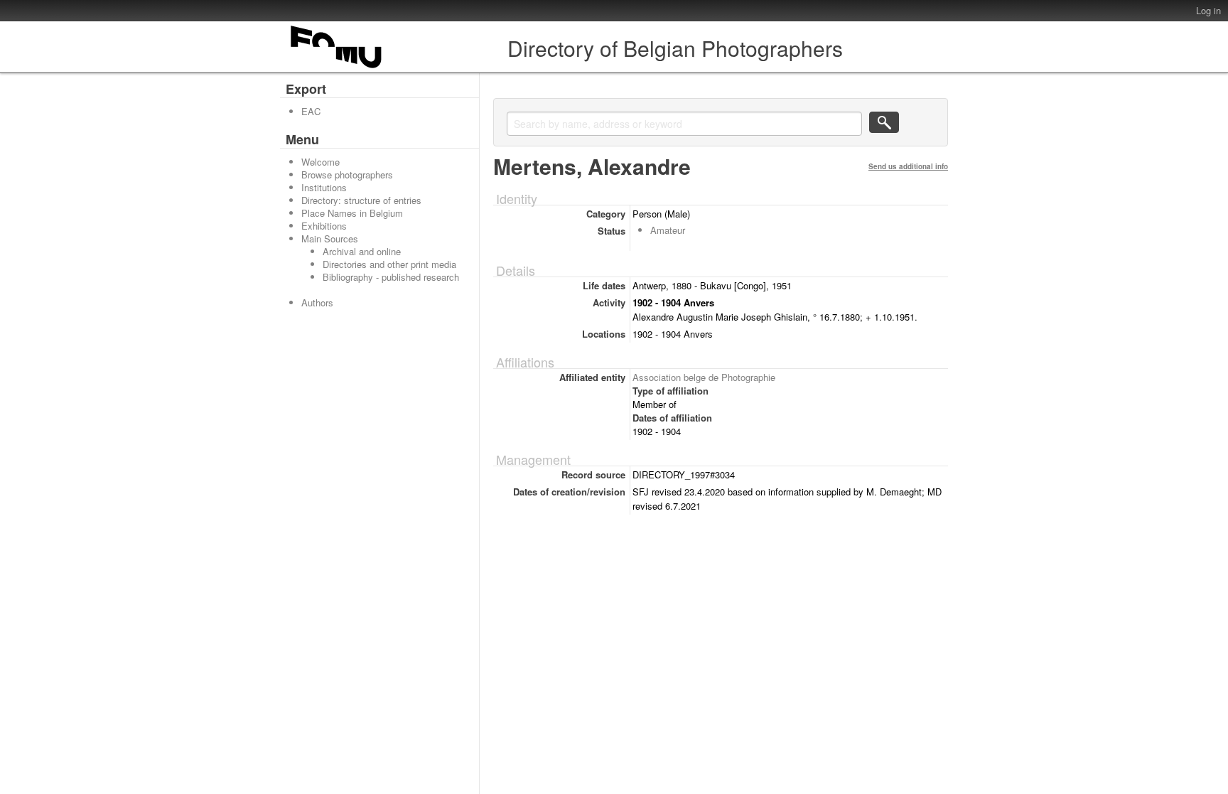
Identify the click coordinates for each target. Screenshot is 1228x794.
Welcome (320, 161)
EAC (311, 111)
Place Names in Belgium (352, 213)
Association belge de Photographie (703, 377)
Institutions (324, 187)
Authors (317, 302)
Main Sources (329, 238)
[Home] (337, 68)
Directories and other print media (389, 264)
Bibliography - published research (391, 277)
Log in (1208, 10)
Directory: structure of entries (361, 200)
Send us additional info (908, 166)
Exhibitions (324, 225)
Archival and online (362, 251)
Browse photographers (347, 174)
